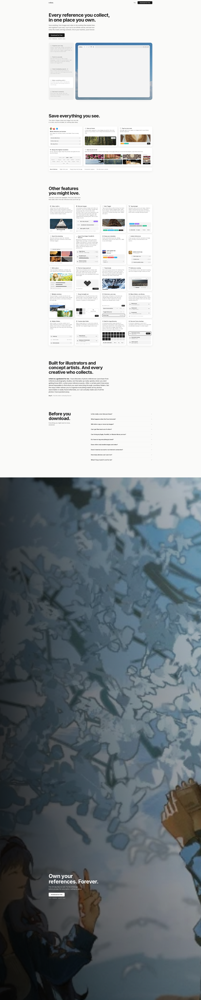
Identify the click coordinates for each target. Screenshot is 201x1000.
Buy (135, 2)
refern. (51, 3)
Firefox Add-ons (54, 141)
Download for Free (145, 2)
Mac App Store (54, 144)
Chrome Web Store (55, 138)
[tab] (61, 48)
